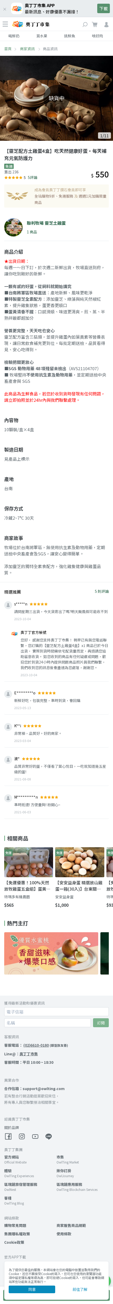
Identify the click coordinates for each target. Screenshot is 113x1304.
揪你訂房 (63, 1170)
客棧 (8, 1198)
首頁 (8, 48)
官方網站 (11, 1157)
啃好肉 (97, 35)
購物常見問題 (15, 1225)
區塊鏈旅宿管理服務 (20, 1184)
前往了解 (80, 1289)
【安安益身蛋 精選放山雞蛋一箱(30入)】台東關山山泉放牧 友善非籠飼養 (78, 885)
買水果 (41, 35)
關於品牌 (11, 1127)
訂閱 (101, 1022)
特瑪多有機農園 (17, 896)
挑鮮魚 (69, 35)
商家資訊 (27, 48)
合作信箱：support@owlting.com (34, 1088)
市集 (60, 1157)
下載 (103, 8)
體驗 (8, 1170)
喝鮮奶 (13, 35)
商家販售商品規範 (71, 1225)
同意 (32, 1289)
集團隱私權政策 (17, 1233)
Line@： (21, 1053)
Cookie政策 (14, 1242)
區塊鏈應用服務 (69, 1184)
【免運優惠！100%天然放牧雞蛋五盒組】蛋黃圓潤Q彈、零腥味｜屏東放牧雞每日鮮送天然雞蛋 (27, 885)
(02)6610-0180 (36, 1045)
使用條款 (63, 1233)
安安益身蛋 (64, 896)
